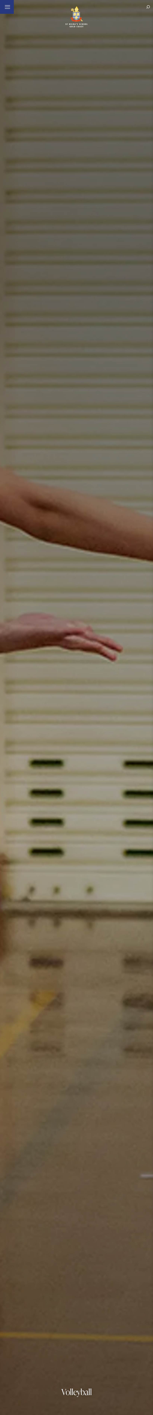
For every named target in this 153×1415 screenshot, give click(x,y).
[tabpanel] (76, 707)
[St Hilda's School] (76, 7)
